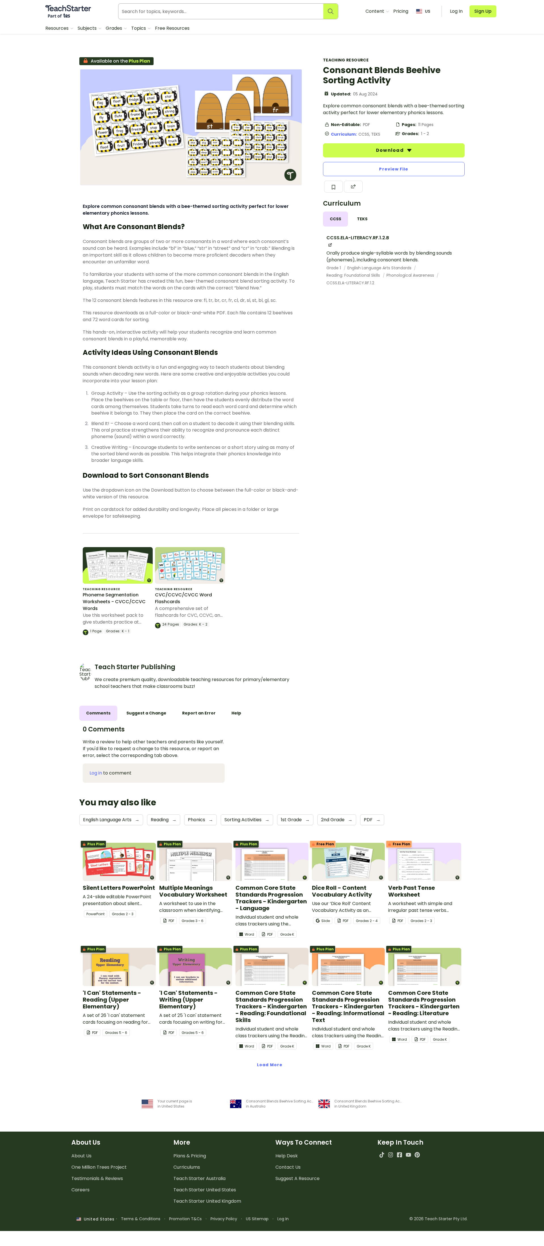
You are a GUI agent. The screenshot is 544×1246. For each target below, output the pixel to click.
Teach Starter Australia (199, 1178)
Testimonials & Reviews (97, 1178)
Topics (139, 28)
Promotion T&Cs (185, 1219)
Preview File (393, 169)
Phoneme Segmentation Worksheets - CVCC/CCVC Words (114, 602)
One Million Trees (99, 1167)
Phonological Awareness (410, 275)
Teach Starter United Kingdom (207, 1201)
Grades (114, 28)
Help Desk (286, 1156)
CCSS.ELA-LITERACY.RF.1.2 (350, 283)
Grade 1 (334, 268)
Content (375, 11)
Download (390, 150)
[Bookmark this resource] (333, 187)
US (427, 11)
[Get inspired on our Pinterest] (417, 1154)
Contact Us (288, 1167)
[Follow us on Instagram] (390, 1154)
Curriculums (186, 1167)
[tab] (335, 219)
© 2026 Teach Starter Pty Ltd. (438, 1219)
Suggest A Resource (297, 1178)
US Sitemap (257, 1219)
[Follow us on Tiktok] (381, 1154)
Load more (269, 1065)
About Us (81, 1156)
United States (97, 1219)
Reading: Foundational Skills (353, 275)
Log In (283, 1219)
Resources (57, 28)
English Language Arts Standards (380, 268)
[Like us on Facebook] (399, 1154)
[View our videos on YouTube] (408, 1154)
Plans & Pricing (189, 1156)
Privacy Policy (224, 1219)
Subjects (88, 28)
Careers (80, 1190)
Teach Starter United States (204, 1190)
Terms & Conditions (140, 1219)
